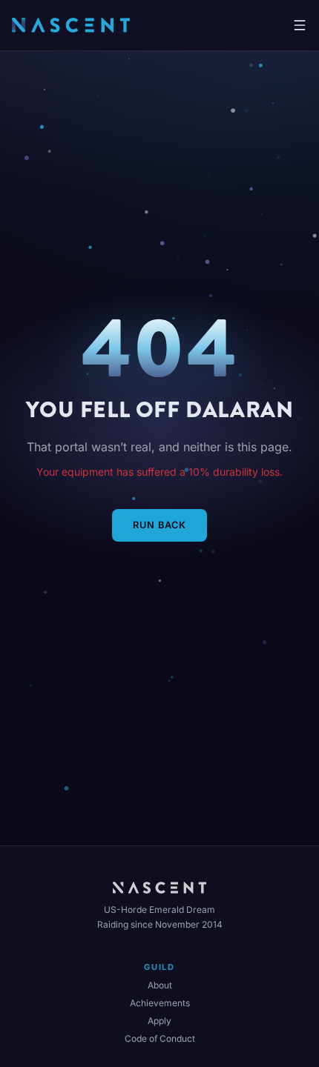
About (160, 985)
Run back (159, 525)
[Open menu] (299, 25)
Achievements (160, 1002)
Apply (159, 1020)
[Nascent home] (71, 25)
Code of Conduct (160, 1038)
